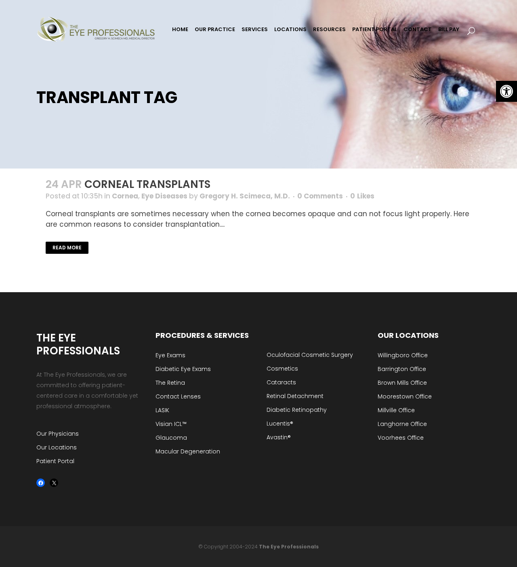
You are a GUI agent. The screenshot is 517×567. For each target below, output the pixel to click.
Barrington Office (402, 369)
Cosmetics (282, 369)
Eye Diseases (164, 196)
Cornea (125, 196)
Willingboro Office (403, 355)
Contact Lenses (178, 396)
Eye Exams (170, 355)
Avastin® (279, 437)
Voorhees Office (401, 438)
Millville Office (396, 410)
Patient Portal (55, 461)
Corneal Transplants (147, 184)
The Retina (170, 383)
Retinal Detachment (295, 396)
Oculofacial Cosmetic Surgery (310, 355)
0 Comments (320, 196)
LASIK (162, 410)
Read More (67, 247)
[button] (506, 91)
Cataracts (281, 382)
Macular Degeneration (188, 451)
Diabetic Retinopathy (297, 410)
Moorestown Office (405, 396)
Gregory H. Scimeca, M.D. (245, 196)
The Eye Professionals (289, 546)
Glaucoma (171, 438)
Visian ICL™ (171, 424)
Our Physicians (57, 434)
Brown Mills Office (402, 383)
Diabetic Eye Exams (183, 369)
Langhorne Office (402, 424)
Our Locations (56, 447)
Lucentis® (280, 423)
